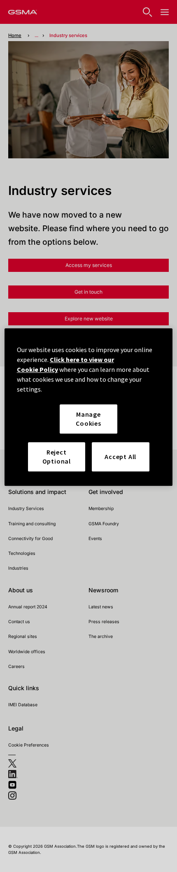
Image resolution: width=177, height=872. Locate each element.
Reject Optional (56, 456)
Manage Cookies (88, 418)
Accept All (120, 456)
